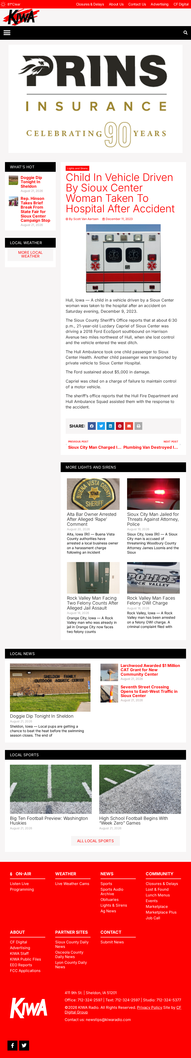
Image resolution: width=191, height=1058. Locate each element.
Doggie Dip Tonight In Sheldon (31, 182)
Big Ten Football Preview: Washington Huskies (49, 821)
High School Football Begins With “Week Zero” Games (133, 821)
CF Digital (181, 4)
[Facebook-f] (12, 1046)
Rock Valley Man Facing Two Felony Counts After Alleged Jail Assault (92, 603)
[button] (6, 33)
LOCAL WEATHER (26, 242)
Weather (65, 873)
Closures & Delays (90, 4)
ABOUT (17, 932)
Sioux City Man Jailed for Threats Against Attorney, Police (153, 519)
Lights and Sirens (77, 168)
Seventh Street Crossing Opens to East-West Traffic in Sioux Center (149, 691)
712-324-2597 (90, 1000)
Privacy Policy (149, 1007)
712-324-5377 (168, 1000)
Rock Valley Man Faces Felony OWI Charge (151, 600)
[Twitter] (24, 1046)
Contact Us (137, 4)
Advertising (160, 4)
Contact (110, 932)
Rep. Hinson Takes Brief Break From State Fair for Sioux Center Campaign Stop (35, 209)
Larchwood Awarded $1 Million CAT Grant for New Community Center (150, 670)
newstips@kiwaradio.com (108, 1019)
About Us (116, 4)
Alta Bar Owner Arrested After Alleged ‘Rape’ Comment (91, 519)
